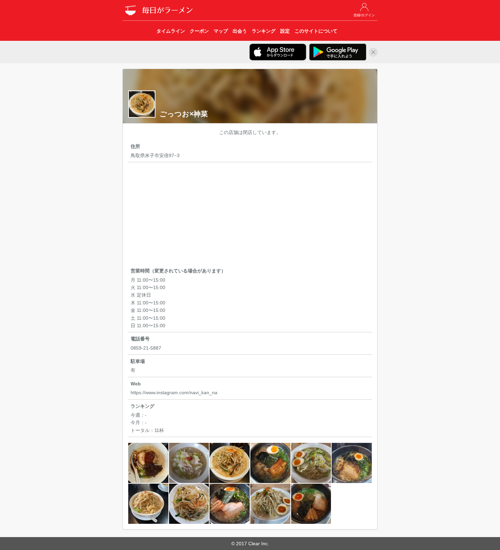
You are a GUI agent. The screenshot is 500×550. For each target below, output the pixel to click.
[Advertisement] (250, 216)
